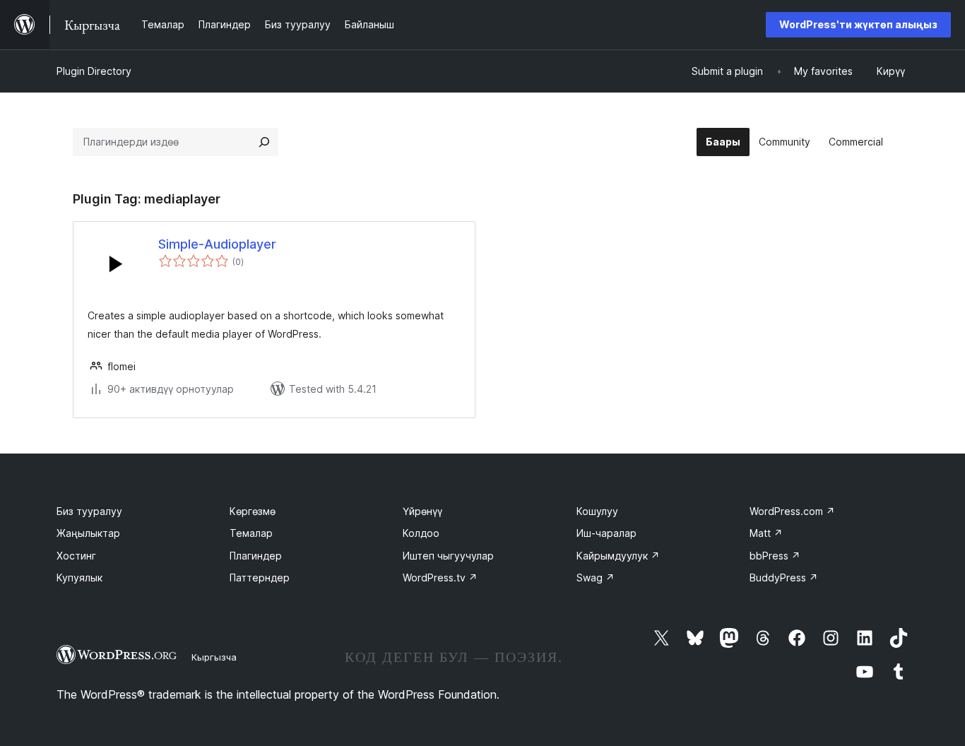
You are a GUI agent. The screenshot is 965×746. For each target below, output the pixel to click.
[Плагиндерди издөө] (264, 142)
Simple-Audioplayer (217, 244)
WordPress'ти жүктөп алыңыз (858, 24)
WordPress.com (792, 511)
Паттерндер (260, 578)
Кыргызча (214, 657)
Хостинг (76, 556)
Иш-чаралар (606, 533)
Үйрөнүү (422, 511)
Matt (766, 533)
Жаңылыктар (88, 533)
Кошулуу (597, 511)
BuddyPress (784, 578)
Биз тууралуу (89, 511)
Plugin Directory (94, 71)
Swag (595, 578)
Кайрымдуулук (618, 556)
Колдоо (421, 533)
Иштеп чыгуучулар (448, 556)
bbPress (775, 556)
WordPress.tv (440, 578)
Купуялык (79, 578)
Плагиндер (256, 556)
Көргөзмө (253, 511)
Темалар (251, 533)
